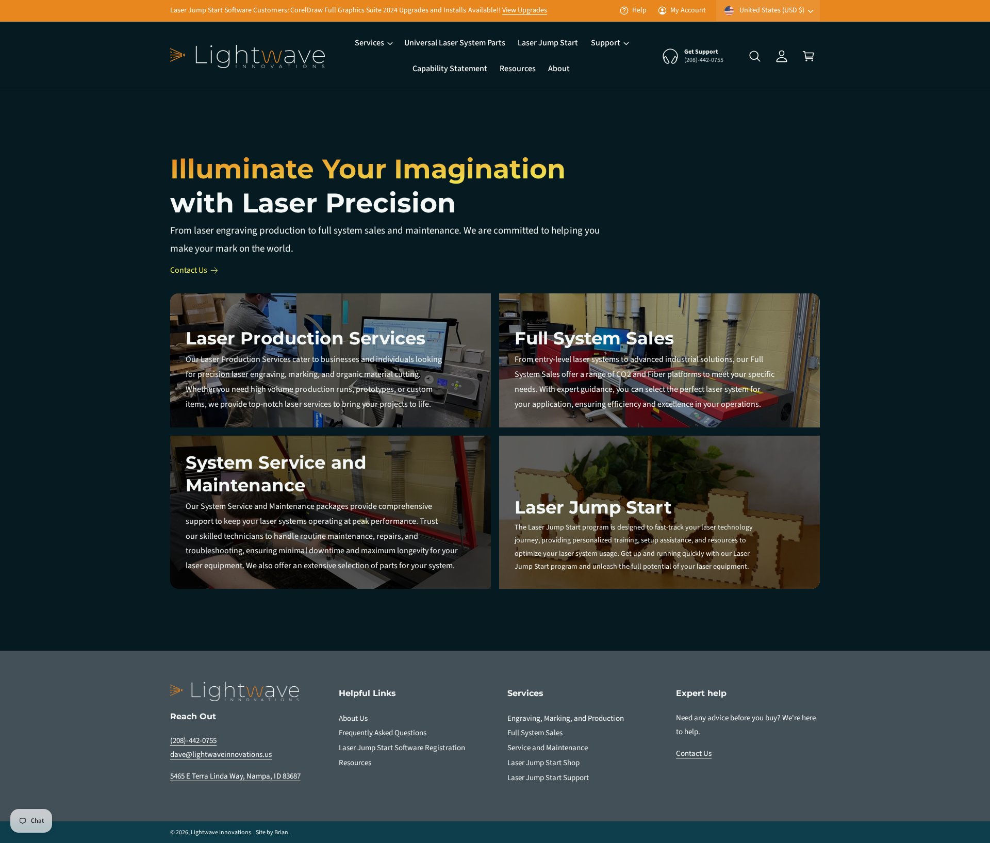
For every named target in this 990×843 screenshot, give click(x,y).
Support (605, 42)
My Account (688, 10)
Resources (355, 762)
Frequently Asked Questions (382, 733)
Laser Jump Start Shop (543, 762)
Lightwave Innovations (221, 832)
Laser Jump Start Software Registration (402, 747)
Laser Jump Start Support (548, 777)
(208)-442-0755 (193, 740)
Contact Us (188, 270)
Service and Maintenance (547, 747)
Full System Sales (535, 733)
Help (639, 10)
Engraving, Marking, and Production (565, 718)
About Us (353, 718)
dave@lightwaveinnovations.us (221, 754)
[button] (373, 43)
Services (369, 42)
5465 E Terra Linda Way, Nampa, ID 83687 (235, 776)
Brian (281, 832)
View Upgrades (524, 10)
